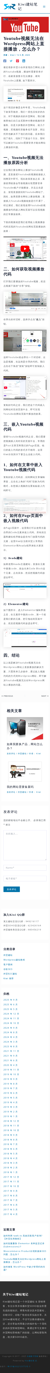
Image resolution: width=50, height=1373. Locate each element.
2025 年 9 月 (10, 999)
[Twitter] (11, 60)
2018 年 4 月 (10, 1158)
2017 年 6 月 (10, 1204)
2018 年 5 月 (10, 1153)
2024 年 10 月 (11, 1023)
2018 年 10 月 (11, 1130)
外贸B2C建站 (10, 973)
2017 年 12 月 (11, 1177)
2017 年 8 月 (10, 1195)
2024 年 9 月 (10, 1027)
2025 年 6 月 (10, 1004)
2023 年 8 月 (10, 1046)
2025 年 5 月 (10, 1009)
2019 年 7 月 (10, 1088)
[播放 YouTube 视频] (25, 249)
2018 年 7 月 (10, 1144)
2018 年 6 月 (10, 1149)
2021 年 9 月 (10, 1055)
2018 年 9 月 (10, 1135)
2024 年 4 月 (10, 1037)
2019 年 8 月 (10, 1083)
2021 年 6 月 (10, 1060)
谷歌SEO (8, 969)
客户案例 (8, 964)
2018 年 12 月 (11, 1121)
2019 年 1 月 (10, 1116)
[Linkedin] (23, 60)
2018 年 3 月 (10, 1162)
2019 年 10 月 (11, 1074)
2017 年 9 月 (10, 1190)
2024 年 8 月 (10, 1032)
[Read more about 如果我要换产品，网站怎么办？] (25, 728)
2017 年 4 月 (10, 1214)
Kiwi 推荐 (8, 978)
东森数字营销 (32, 1356)
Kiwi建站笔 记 (31, 1360)
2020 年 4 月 (10, 1065)
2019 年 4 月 (10, 1102)
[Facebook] (4, 60)
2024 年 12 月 (11, 1013)
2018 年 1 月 (10, 1172)
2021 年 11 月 (11, 1051)
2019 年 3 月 (10, 1107)
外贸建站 (22, 753)
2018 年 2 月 (10, 1167)
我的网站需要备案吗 (20, 786)
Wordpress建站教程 (14, 959)
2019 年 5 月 (10, 1097)
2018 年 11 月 (11, 1125)
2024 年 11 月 (11, 1018)
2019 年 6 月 (10, 1093)
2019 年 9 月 (10, 1079)
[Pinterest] (17, 60)
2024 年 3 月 (10, 1041)
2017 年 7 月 (10, 1200)
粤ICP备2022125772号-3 (19, 1366)
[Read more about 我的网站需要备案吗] (25, 771)
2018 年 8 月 (10, 1139)
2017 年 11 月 (11, 1181)
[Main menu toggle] (44, 7)
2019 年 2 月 (10, 1111)
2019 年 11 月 (11, 1069)
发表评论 (11, 753)
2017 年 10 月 (11, 1186)
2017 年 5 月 (10, 1209)
